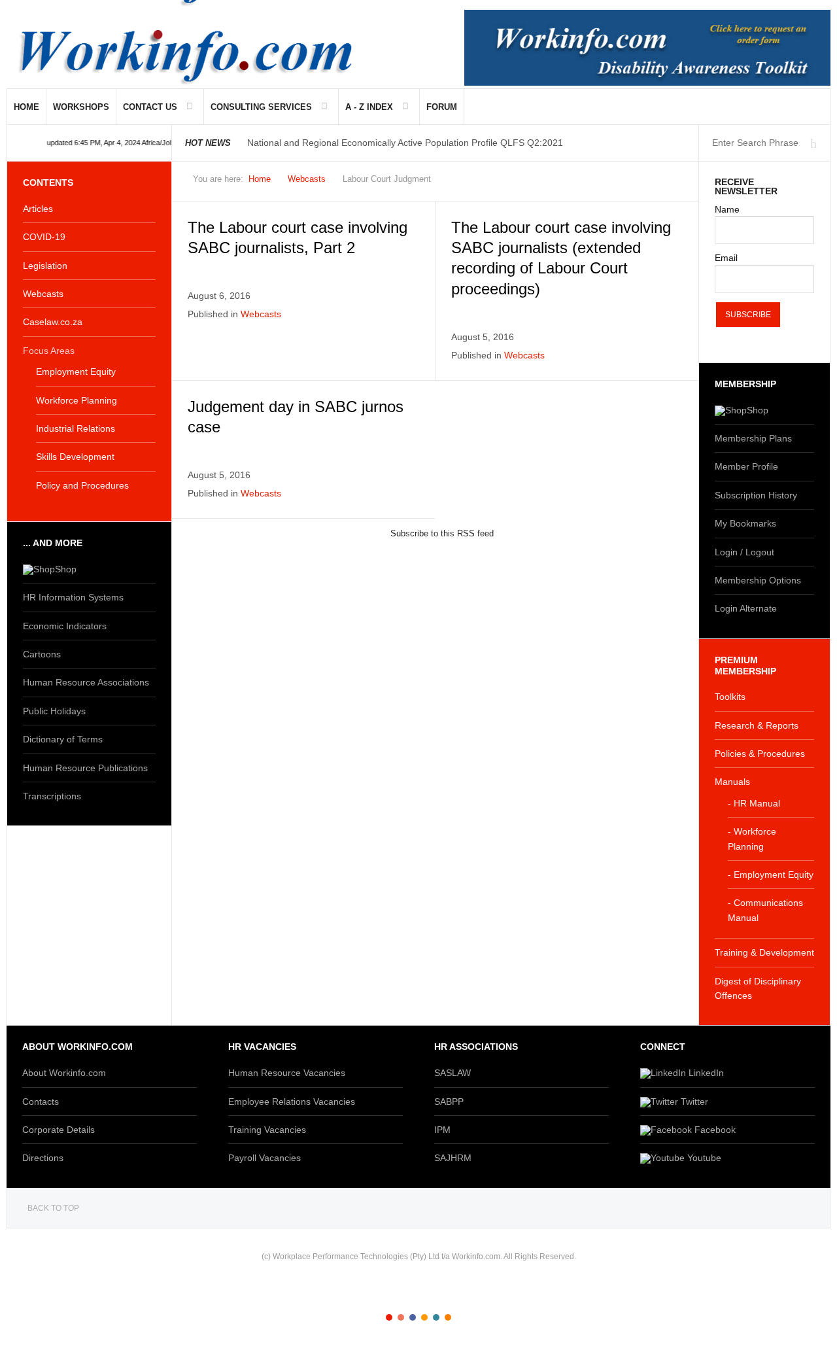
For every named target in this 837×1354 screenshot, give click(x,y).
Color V (436, 1317)
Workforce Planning (76, 400)
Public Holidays (54, 711)
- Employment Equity (770, 874)
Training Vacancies (267, 1129)
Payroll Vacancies (264, 1158)
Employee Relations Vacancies (291, 1101)
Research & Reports (756, 725)
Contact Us (150, 107)
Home (26, 107)
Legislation (45, 265)
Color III (412, 1317)
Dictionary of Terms (63, 739)
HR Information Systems (73, 597)
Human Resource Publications (85, 768)
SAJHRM (452, 1158)
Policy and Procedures (82, 485)
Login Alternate (746, 608)
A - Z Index (369, 107)
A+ (641, 182)
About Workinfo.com (64, 1073)
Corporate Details (58, 1129)
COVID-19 (44, 237)
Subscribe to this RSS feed (442, 533)
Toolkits (730, 696)
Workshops (81, 107)
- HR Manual (754, 803)
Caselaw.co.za (52, 322)
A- (670, 182)
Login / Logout (744, 552)
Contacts (40, 1101)
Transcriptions (52, 796)
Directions (42, 1158)
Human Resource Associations (86, 682)
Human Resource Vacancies (286, 1073)
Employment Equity (76, 371)
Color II (401, 1317)
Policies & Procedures (760, 753)
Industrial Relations (75, 428)
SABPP (449, 1101)
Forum (441, 107)
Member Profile (746, 466)
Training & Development (764, 952)
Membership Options (758, 580)
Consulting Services (261, 107)
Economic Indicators (65, 626)
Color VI (448, 1317)
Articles (38, 208)
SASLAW (452, 1073)
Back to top (53, 1208)
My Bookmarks (745, 523)
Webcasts (307, 179)
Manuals (732, 781)
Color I (389, 1317)
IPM (442, 1129)
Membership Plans (753, 438)
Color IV (424, 1317)
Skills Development (75, 456)
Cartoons (42, 654)
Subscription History (756, 495)
